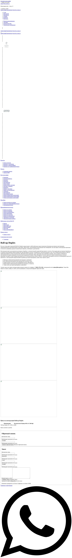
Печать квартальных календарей (11, 196)
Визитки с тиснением (8, 164)
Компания (4, 456)
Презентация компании (9, 21)
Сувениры (5, 239)
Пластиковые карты (8, 193)
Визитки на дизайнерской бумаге (11, 166)
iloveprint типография (6, 1)
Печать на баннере (7, 211)
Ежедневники (6, 182)
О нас (4, 12)
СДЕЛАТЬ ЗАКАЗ (16, 10)
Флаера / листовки (7, 188)
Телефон (4, 440)
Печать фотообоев (7, 213)
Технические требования (9, 25)
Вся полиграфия (4, 175)
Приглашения (6, 192)
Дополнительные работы (9, 218)
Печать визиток (7, 162)
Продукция (6, 13)
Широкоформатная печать (7, 207)
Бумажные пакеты (7, 171)
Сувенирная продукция (6, 237)
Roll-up (5, 223)
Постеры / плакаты (7, 186)
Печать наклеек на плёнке (9, 202)
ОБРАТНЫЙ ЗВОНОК (6, 10)
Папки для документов (8, 190)
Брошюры (5, 177)
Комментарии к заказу (7, 478)
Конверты (5, 187)
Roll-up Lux (6, 224)
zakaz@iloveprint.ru (5, 3)
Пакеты (2, 169)
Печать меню (6, 183)
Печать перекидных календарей (11, 195)
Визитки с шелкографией (9, 165)
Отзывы (5, 16)
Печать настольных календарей (10, 197)
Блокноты (5, 181)
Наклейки (3, 200)
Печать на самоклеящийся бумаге (11, 203)
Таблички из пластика (8, 217)
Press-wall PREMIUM (8, 229)
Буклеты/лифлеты (7, 178)
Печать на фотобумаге (8, 212)
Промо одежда (4, 232)
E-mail (3, 460)
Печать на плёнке (7, 209)
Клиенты (5, 17)
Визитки (3, 160)
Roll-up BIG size (7, 226)
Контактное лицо (6, 436)
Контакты (5, 18)
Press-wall (5, 228)
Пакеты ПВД (6, 172)
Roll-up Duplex (6, 227)
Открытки (5, 191)
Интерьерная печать (8, 205)
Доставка (5, 22)
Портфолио (6, 15)
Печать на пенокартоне (9, 216)
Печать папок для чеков (9, 185)
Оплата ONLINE (7, 23)
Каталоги (5, 180)
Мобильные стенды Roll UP (7, 221)
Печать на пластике (8, 214)
